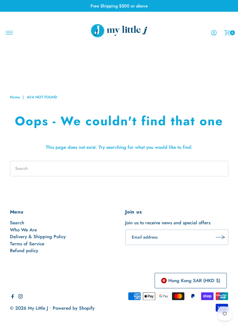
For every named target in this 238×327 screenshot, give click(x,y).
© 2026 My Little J (29, 308)
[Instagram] (20, 297)
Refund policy (24, 250)
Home (15, 97)
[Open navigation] (9, 33)
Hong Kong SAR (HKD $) (194, 280)
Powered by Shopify (74, 308)
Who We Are (23, 229)
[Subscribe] (220, 237)
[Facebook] (12, 297)
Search (17, 222)
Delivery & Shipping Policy (38, 236)
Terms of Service (27, 243)
